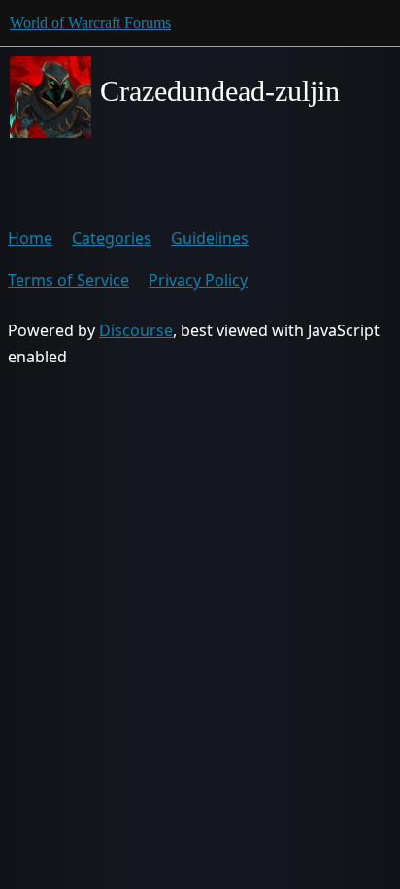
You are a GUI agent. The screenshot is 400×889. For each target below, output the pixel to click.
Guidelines (210, 238)
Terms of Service (68, 280)
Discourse (136, 330)
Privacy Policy (198, 280)
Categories (111, 238)
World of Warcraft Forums (90, 23)
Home (30, 238)
